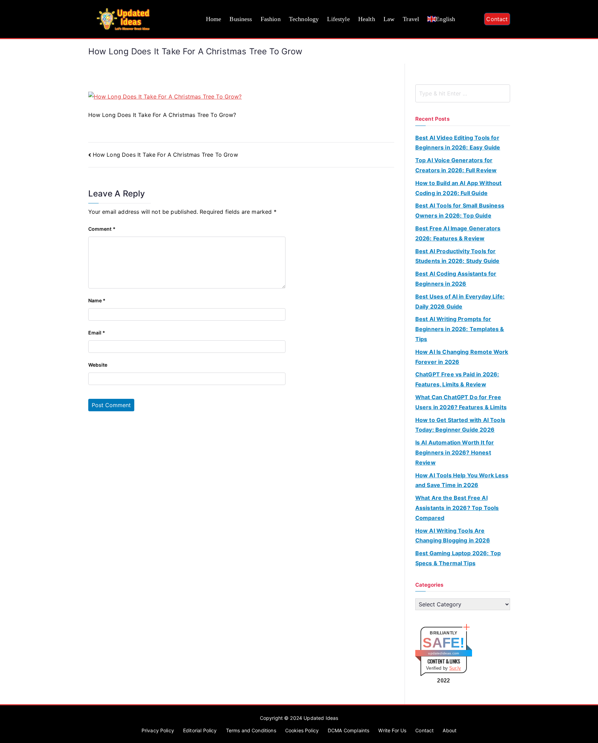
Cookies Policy (302, 730)
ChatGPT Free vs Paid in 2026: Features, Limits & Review (457, 379)
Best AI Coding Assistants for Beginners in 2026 (456, 278)
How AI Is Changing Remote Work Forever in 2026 (461, 356)
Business (240, 19)
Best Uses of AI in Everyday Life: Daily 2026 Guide (460, 301)
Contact (497, 19)
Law (389, 19)
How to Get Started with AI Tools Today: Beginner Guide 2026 (460, 424)
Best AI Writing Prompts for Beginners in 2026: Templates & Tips (459, 328)
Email (97, 333)
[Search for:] (463, 93)
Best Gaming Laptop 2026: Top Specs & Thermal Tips (458, 558)
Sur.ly (455, 668)
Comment (102, 229)
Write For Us (392, 730)
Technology (304, 19)
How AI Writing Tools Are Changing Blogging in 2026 (452, 535)
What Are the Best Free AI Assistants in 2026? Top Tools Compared (457, 507)
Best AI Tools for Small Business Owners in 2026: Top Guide (459, 210)
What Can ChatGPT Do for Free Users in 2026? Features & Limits (461, 402)
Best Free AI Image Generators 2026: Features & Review (458, 233)
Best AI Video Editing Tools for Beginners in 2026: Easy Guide (457, 142)
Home (213, 19)
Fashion (271, 19)
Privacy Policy (158, 730)
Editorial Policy (200, 730)
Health (366, 19)
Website (98, 365)
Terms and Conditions (251, 730)
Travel (411, 19)
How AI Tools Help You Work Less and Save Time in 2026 (461, 480)
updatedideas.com (443, 653)
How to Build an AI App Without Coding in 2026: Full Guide (458, 188)
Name (97, 300)
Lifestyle (338, 19)
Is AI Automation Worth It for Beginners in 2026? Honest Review (454, 452)
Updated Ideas (320, 718)
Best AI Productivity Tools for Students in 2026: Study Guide (457, 256)
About (449, 730)
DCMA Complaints (348, 730)
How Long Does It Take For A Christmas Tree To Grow (165, 154)
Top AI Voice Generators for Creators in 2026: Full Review (456, 165)
